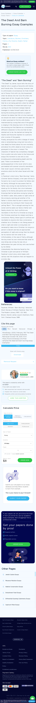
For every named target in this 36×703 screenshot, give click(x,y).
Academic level (7, 420)
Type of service (8, 413)
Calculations (27, 416)
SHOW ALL (17, 639)
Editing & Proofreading (18, 416)
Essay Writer (20, 626)
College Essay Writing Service (24, 623)
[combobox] (18, 435)
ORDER (32, 1)
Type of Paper (7, 431)
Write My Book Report (8, 626)
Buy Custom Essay (7, 623)
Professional (25, 426)
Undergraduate (25, 423)
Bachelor (10, 426)
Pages (4, 447)
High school (10, 423)
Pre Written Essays (7, 633)
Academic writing (8, 416)
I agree (32, 701)
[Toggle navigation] (33, 6)
